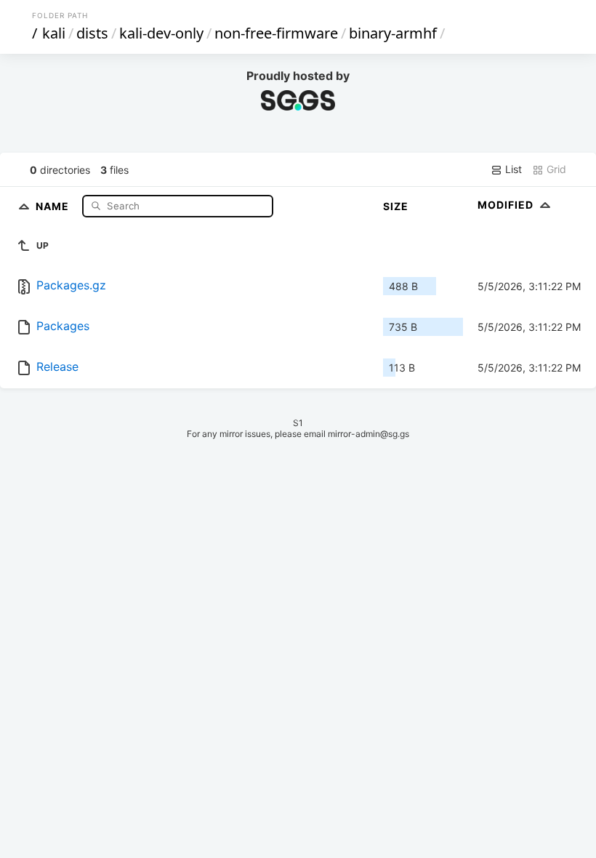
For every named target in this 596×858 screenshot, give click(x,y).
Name (54, 205)
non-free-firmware (276, 33)
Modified (507, 205)
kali (53, 33)
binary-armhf (393, 33)
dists (92, 33)
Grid (555, 169)
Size (395, 206)
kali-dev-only (161, 33)
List (512, 169)
